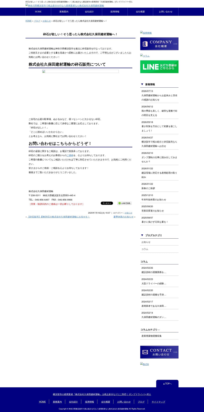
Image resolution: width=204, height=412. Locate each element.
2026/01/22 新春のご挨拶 (148, 186)
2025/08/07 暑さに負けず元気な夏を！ (155, 219)
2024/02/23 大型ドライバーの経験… (154, 281)
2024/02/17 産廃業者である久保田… (154, 303)
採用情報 (114, 11)
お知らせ (47, 20)
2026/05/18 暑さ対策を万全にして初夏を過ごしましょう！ (159, 126)
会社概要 (140, 11)
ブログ (37, 20)
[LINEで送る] (124, 203)
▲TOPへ (167, 383)
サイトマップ (158, 401)
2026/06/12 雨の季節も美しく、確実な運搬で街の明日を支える (159, 110)
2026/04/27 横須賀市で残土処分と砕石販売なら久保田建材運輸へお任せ (159, 141)
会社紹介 (89, 11)
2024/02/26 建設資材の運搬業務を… (154, 270)
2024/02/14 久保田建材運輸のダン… (154, 315)
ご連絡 (70, 155)
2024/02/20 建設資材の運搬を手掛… (154, 292)
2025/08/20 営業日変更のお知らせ (153, 208)
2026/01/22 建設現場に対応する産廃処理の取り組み (159, 172)
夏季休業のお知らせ (123, 216)
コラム (145, 249)
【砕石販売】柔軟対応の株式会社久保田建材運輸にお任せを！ (58, 216)
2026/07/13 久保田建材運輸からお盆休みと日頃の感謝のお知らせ (159, 95)
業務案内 (63, 11)
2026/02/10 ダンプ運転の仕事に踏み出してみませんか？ (159, 157)
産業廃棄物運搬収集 (152, 335)
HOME (38, 11)
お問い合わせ (165, 11)
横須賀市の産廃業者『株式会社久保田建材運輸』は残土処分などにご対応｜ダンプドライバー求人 (102, 394)
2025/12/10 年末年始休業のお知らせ (154, 197)
